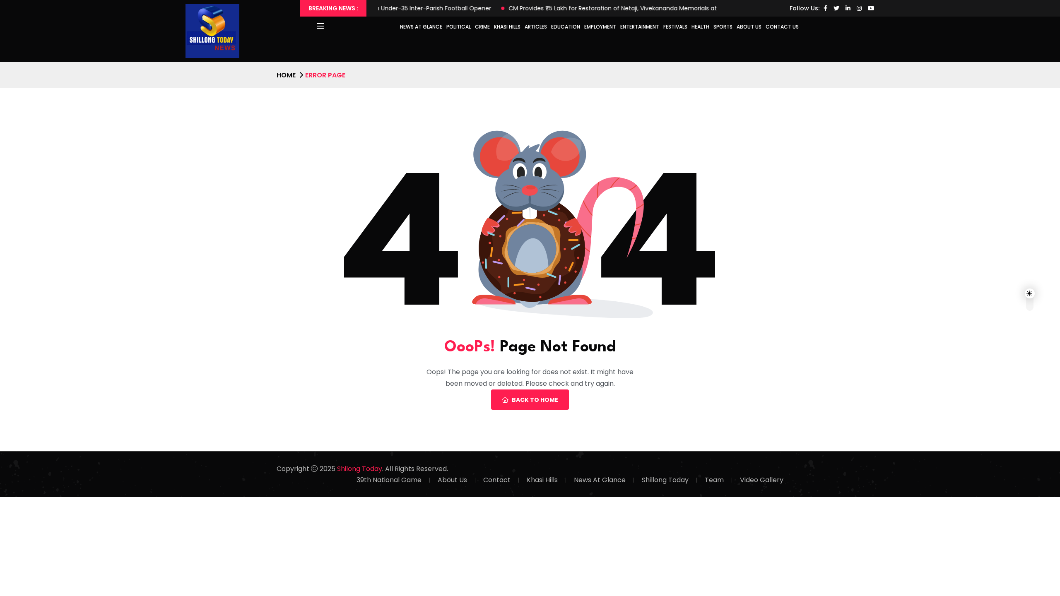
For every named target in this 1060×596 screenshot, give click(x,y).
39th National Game (389, 480)
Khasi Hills (507, 26)
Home (286, 75)
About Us (749, 26)
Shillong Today (665, 480)
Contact (497, 480)
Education (565, 26)
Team (714, 480)
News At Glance (600, 480)
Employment (600, 26)
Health (700, 26)
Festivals (675, 26)
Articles (536, 26)
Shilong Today (359, 468)
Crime (482, 26)
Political (458, 26)
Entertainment (639, 26)
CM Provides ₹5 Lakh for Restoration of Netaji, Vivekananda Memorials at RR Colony (604, 8)
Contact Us (782, 26)
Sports (722, 26)
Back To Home (535, 400)
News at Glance (421, 26)
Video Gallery (761, 480)
